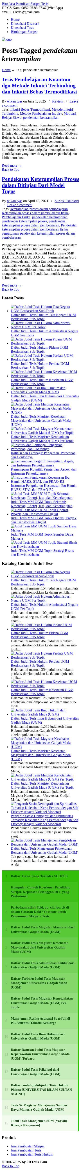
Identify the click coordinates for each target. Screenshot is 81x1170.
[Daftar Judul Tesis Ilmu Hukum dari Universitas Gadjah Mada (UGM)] (45, 392)
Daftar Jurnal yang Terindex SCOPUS (39, 876)
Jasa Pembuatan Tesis (26, 1150)
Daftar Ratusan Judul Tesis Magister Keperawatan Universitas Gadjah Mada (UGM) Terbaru (40, 1054)
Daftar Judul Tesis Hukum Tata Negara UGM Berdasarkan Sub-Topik (43, 317)
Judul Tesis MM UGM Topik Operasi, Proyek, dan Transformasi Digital (44, 520)
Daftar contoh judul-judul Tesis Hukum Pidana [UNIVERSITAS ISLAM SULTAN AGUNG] (41, 1089)
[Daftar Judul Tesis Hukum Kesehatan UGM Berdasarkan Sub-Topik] (45, 376)
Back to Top (10, 169)
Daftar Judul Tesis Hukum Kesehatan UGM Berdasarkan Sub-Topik (42, 382)
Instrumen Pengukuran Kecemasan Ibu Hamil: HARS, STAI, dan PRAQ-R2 (43, 488)
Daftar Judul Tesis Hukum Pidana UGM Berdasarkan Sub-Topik (39, 349)
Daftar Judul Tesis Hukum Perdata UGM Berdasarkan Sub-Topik (40, 366)
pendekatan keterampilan (40, 117)
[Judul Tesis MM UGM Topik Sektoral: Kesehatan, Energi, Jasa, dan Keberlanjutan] (45, 498)
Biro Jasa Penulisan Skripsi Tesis (25, 4)
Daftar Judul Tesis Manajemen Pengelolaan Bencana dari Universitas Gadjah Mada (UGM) (44, 850)
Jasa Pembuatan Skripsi (27, 1146)
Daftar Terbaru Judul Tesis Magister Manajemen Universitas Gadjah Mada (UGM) (39, 983)
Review (57, 101)
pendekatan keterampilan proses (24, 221)
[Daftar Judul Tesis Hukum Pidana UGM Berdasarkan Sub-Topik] (45, 343)
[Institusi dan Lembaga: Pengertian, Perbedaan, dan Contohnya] (45, 449)
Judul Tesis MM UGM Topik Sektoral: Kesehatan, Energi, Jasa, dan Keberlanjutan (41, 504)
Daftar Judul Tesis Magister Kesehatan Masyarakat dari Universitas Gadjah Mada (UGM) (41, 421)
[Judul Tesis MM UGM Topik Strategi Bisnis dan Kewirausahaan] (45, 546)
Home (6, 70)
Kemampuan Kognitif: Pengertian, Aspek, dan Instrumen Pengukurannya (43, 471)
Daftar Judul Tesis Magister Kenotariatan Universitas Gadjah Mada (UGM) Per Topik (42, 439)
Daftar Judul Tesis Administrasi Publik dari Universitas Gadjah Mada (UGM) (42, 965)
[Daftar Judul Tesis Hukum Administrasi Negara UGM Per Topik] (45, 327)
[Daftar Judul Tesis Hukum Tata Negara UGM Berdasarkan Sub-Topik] (45, 311)
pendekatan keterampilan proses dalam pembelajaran (33, 223)
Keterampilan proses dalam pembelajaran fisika (35, 213)
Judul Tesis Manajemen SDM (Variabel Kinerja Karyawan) (39, 1123)
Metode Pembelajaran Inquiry (41, 113)
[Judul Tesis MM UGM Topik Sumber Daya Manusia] (45, 530)
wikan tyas (14, 101)
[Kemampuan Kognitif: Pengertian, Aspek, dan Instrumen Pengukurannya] (45, 465)
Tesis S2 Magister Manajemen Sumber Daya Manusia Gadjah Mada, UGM (39, 1107)
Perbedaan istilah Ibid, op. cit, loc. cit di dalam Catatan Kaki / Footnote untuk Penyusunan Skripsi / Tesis (40, 912)
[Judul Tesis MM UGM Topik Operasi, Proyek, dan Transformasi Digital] (45, 514)
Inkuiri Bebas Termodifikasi (30, 109)
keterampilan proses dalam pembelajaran (39, 209)
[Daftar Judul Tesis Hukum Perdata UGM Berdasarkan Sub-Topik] (45, 359)
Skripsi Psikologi (67, 201)
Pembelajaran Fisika (16, 217)
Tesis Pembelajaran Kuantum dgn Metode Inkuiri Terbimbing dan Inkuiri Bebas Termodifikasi (39, 86)
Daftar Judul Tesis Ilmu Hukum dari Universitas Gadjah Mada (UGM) (38, 1036)
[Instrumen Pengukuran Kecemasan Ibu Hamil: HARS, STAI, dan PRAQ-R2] (45, 481)
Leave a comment (19, 205)
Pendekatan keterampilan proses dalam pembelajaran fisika (39, 227)
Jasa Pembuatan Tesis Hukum (32, 1154)
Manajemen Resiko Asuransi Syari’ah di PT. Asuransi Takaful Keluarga (40, 1021)
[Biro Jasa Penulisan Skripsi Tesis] (7, 39)
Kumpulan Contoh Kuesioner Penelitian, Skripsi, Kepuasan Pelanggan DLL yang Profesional (40, 892)
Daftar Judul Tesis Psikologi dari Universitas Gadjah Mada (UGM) (35, 1072)
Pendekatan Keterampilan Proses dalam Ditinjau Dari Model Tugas (40, 185)
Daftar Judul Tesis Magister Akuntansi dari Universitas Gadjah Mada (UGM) (42, 929)
